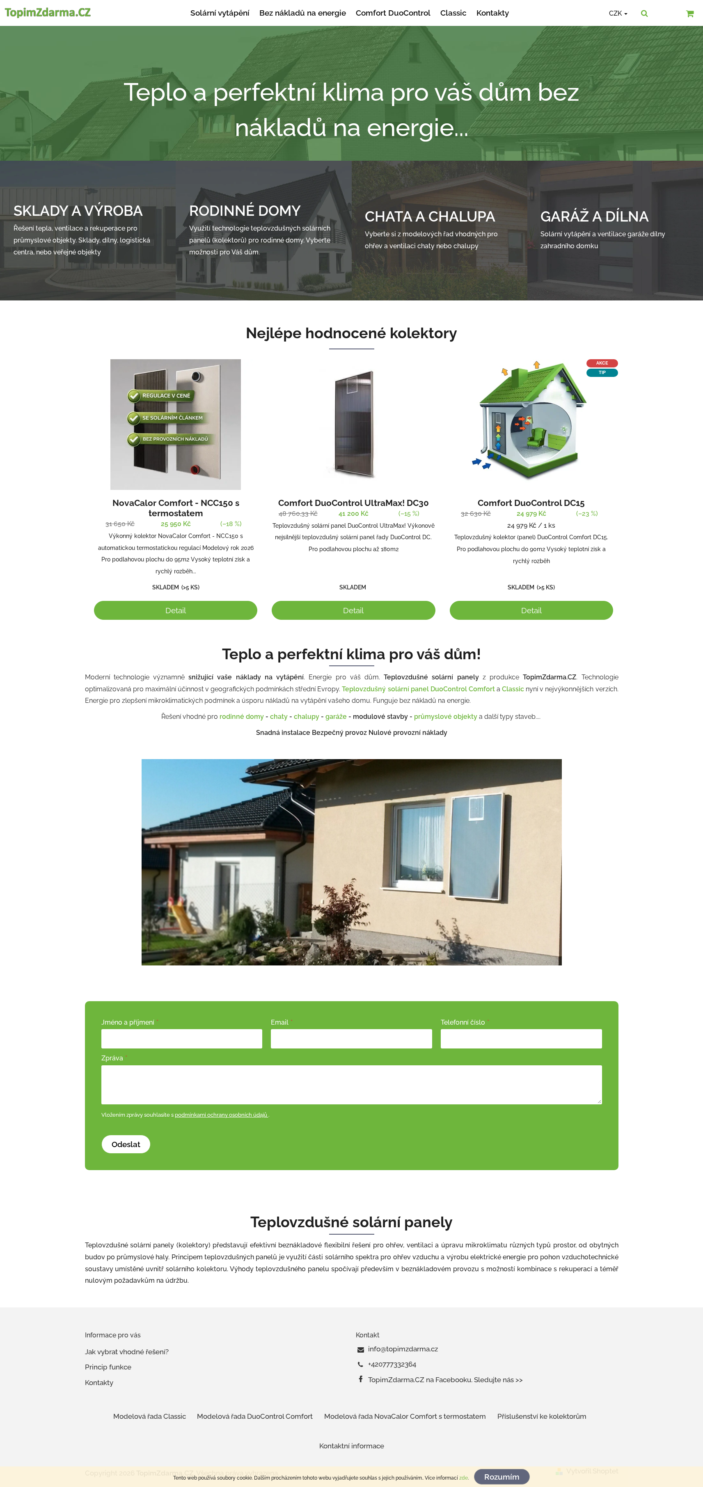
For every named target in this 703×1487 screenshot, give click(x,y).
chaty (279, 716)
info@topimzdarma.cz (403, 1349)
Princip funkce (108, 1367)
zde (463, 1478)
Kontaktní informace (351, 1446)
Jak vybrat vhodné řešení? (127, 1352)
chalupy (306, 716)
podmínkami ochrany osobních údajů (221, 1115)
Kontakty (99, 1382)
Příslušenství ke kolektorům (541, 1416)
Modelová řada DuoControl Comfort (255, 1416)
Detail (175, 610)
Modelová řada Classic (149, 1416)
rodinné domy (242, 716)
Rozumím (502, 1476)
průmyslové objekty (446, 716)
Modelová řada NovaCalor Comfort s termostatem (405, 1416)
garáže (336, 716)
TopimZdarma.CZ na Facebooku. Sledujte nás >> (445, 1380)
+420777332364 (392, 1364)
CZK (616, 13)
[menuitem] (219, 13)
